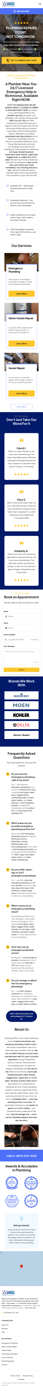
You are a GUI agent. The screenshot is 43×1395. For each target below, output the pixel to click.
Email (6, 623)
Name (6, 611)
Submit (21, 670)
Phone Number (9, 635)
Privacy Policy (28, 1376)
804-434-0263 (23, 11)
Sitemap (21, 1379)
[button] (21, 1016)
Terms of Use (15, 1376)
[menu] (39, 4)
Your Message (9, 646)
